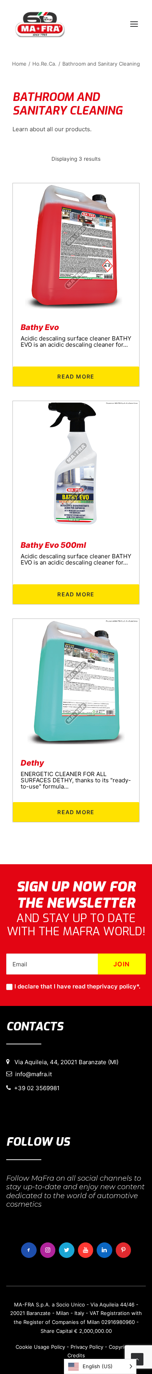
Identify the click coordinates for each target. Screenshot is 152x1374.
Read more (76, 376)
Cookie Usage (32, 1347)
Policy (58, 1347)
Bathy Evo (40, 327)
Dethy (32, 763)
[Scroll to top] (137, 1358)
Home (19, 64)
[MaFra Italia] (40, 24)
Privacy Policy (87, 1347)
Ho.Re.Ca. (44, 64)
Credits (76, 1355)
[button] (134, 24)
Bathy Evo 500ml (53, 545)
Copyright (121, 1347)
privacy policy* (117, 986)
